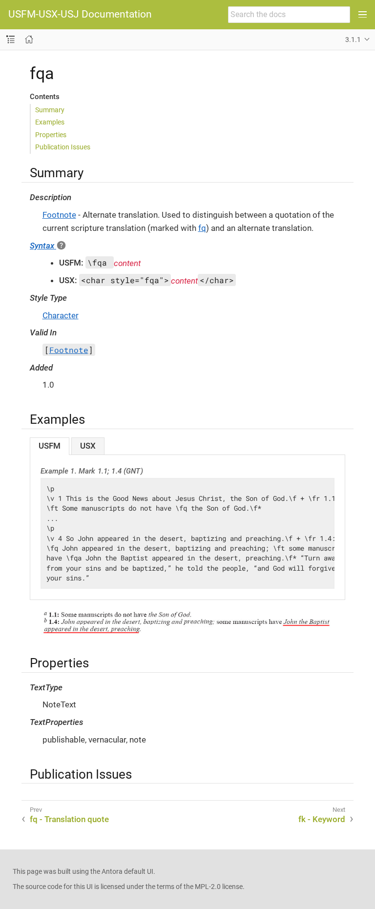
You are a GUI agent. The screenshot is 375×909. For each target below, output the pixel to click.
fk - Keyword (321, 819)
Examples (49, 122)
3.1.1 (353, 39)
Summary (49, 110)
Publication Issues (62, 147)
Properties (50, 135)
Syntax (43, 245)
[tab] (49, 445)
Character (60, 315)
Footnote (59, 215)
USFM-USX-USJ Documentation (80, 14)
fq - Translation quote (69, 819)
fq (202, 228)
